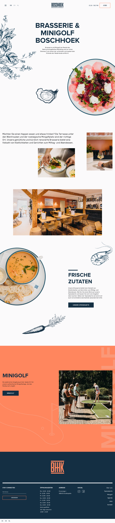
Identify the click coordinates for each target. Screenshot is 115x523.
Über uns (109, 488)
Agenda (110, 498)
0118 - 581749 (93, 5)
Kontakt (109, 505)
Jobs (105, 5)
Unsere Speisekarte (81, 305)
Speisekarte (108, 491)
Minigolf (10, 393)
